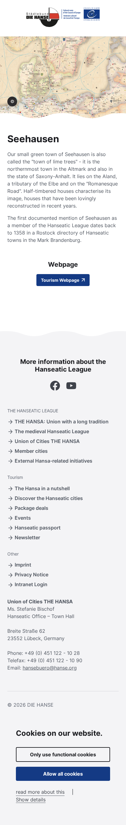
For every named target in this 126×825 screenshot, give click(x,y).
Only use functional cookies (63, 754)
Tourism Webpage (60, 280)
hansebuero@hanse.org (50, 668)
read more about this (40, 792)
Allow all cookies (63, 774)
